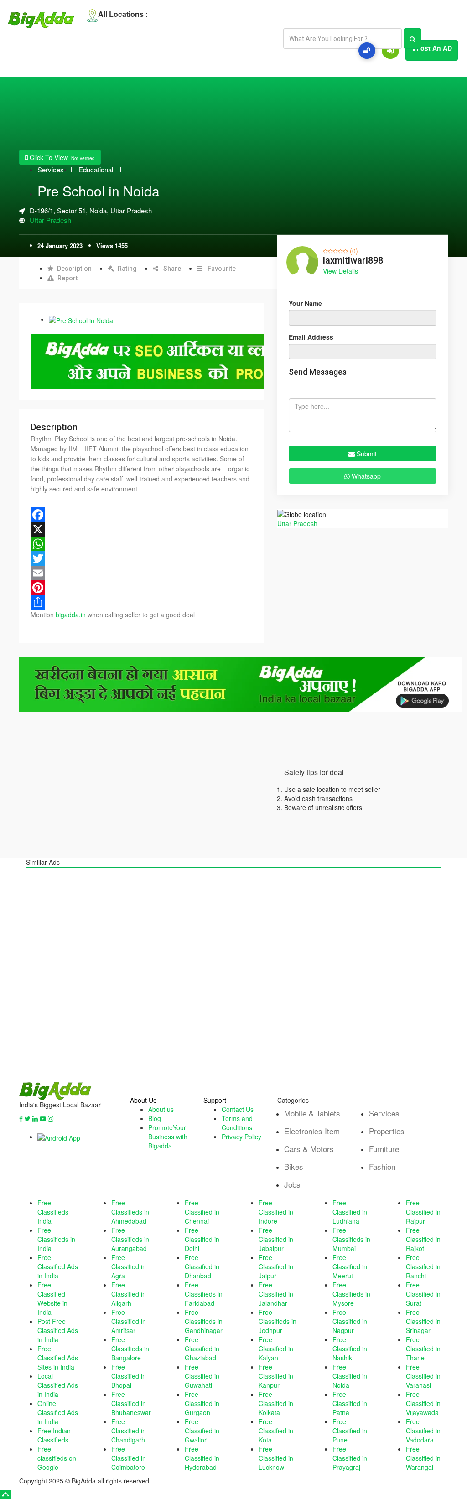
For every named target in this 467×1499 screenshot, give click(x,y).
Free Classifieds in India (56, 1239)
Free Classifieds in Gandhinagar (204, 1321)
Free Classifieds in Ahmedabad (130, 1211)
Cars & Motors (309, 1148)
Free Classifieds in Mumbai (351, 1239)
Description (74, 268)
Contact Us (238, 1109)
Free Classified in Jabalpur (276, 1239)
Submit (366, 453)
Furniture (384, 1148)
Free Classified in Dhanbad (202, 1266)
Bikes (293, 1166)
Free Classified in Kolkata (276, 1403)
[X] (141, 529)
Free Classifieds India (52, 1211)
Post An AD (434, 47)
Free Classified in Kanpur (276, 1376)
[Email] (141, 573)
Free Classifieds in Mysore (351, 1294)
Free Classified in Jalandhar (276, 1294)
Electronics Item (312, 1131)
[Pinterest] (141, 587)
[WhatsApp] (141, 544)
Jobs (292, 1184)
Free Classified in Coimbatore (128, 1458)
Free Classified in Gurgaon (202, 1403)
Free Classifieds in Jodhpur (277, 1321)
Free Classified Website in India (52, 1298)
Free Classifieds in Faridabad (204, 1294)
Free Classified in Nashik (349, 1348)
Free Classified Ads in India (57, 1266)
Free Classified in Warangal (423, 1458)
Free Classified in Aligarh (128, 1294)
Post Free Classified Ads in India (57, 1330)
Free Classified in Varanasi (423, 1376)
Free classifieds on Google (56, 1458)
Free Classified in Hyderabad (202, 1458)
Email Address (311, 336)
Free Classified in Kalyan (276, 1348)
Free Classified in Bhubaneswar (131, 1403)
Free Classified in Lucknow (276, 1458)
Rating (127, 268)
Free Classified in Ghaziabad (202, 1348)
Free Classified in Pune (349, 1430)
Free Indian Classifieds (54, 1435)
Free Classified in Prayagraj (349, 1458)
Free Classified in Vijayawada (423, 1403)
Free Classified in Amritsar (128, 1321)
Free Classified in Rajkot (423, 1239)
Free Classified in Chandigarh (128, 1430)
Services (50, 169)
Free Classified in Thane (423, 1348)
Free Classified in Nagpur (349, 1321)
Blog (154, 1118)
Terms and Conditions (237, 1123)
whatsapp (365, 476)
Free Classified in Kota (276, 1430)
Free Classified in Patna (349, 1403)
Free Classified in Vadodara (423, 1430)
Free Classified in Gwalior (202, 1430)
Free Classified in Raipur (423, 1211)
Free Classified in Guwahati (202, 1376)
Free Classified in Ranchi (423, 1266)
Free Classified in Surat (423, 1294)
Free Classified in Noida (349, 1376)
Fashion (382, 1166)
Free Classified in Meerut (349, 1266)
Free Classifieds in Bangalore (130, 1348)
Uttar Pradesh (50, 220)
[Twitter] (141, 558)
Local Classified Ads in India (57, 1385)
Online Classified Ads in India (57, 1412)
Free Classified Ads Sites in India (57, 1357)
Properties (387, 1131)
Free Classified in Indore (276, 1211)
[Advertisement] (233, 975)
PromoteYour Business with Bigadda (167, 1136)
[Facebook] (141, 514)
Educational (95, 169)
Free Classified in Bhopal (128, 1376)
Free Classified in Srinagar (423, 1321)
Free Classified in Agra (128, 1266)
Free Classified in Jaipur (276, 1266)
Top (5, 1494)
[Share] (141, 602)
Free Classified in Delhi (202, 1239)
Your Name (305, 303)
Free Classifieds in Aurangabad (130, 1239)
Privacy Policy (241, 1136)
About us (161, 1109)
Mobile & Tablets (312, 1113)
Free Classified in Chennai (202, 1211)
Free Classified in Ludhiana (349, 1211)
